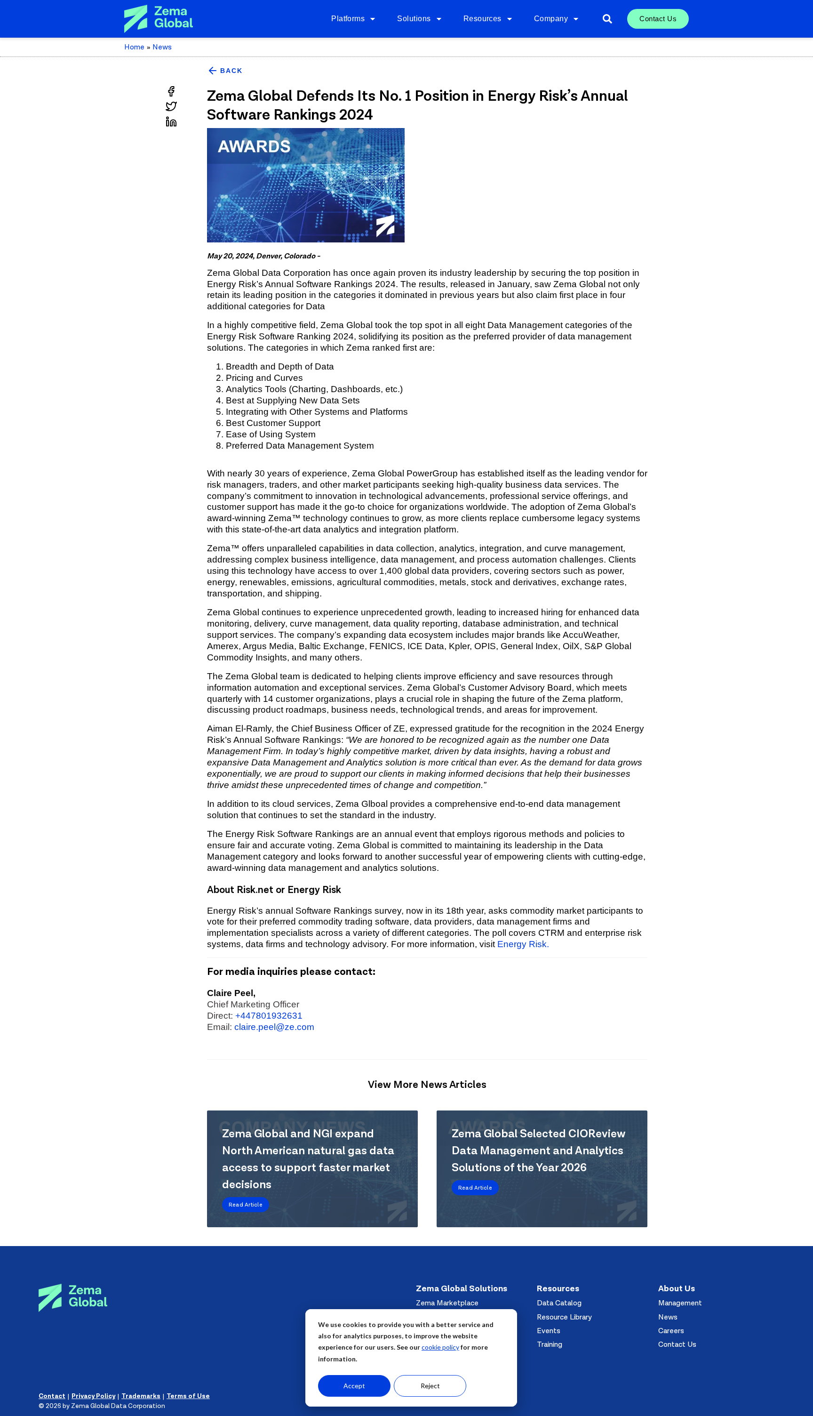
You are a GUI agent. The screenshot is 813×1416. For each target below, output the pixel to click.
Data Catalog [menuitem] (559, 1303)
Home (137, 47)
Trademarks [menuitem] (140, 1396)
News (162, 47)
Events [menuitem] (548, 1331)
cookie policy (440, 1347)
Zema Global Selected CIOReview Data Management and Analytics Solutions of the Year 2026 (538, 1151)
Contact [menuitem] (52, 1396)
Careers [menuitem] (671, 1331)
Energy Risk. (523, 944)
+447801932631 (269, 1016)
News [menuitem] (668, 1317)
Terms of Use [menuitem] (188, 1396)
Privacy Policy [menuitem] (93, 1396)
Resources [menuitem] (482, 19)
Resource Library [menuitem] (564, 1317)
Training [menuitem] (549, 1344)
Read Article (246, 1204)
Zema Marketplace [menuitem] (447, 1303)
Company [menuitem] (551, 19)
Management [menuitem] (680, 1303)
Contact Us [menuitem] (658, 19)
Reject (430, 1386)
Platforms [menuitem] (348, 19)
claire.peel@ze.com (274, 1027)
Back (231, 70)
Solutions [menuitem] (413, 19)
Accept (354, 1386)
